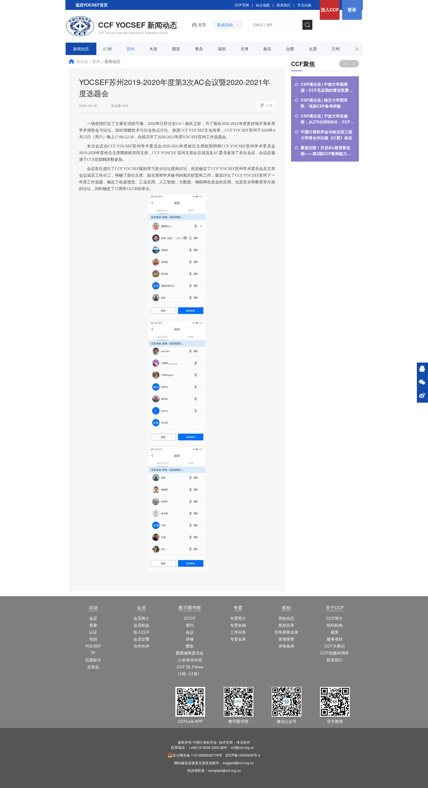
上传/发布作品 (189, 660)
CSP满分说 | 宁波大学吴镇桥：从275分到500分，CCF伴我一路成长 (327, 119)
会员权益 (141, 625)
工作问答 (238, 632)
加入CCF (330, 9)
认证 (93, 632)
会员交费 (141, 639)
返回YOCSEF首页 (92, 5)
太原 (313, 49)
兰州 (336, 49)
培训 (93, 639)
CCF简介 (334, 618)
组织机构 (335, 625)
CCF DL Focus (190, 667)
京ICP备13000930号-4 (242, 755)
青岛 (199, 49)
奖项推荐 (286, 639)
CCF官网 (242, 4)
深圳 (222, 49)
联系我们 (284, 4)
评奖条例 (286, 646)
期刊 (190, 625)
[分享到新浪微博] (422, 396)
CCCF (189, 618)
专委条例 (238, 625)
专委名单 (238, 639)
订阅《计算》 (190, 673)
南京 (267, 49)
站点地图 (263, 4)
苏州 (130, 49)
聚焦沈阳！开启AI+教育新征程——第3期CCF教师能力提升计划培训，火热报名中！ (326, 151)
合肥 (290, 49)
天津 (244, 49)
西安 (176, 49)
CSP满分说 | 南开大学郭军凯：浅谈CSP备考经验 (324, 103)
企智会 (93, 667)
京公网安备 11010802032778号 (197, 755)
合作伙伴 (141, 646)
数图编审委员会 (190, 653)
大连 (153, 49)
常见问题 (304, 4)
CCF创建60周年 (334, 653)
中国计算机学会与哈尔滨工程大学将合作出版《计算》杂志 (326, 135)
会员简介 (141, 618)
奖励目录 (286, 625)
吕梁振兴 (93, 660)
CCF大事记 (334, 646)
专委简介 (238, 618)
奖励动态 (286, 618)
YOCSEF (93, 646)
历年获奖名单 (286, 632)
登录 (352, 9)
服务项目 (335, 639)
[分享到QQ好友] (422, 369)
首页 (202, 25)
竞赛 (93, 625)
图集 (190, 646)
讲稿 (190, 639)
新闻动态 (81, 49)
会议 (93, 618)
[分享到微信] (422, 382)
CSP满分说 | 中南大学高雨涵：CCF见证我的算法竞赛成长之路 (327, 87)
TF (93, 653)
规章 (335, 632)
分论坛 (82, 61)
